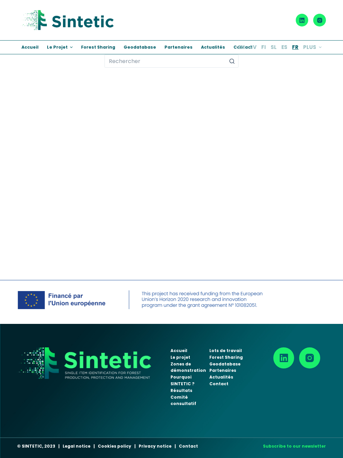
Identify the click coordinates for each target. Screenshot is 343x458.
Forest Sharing (226, 357)
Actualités (221, 377)
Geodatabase (225, 364)
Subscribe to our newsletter (294, 446)
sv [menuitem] (253, 47)
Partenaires (222, 370)
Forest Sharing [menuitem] (98, 47)
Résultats (181, 390)
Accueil (178, 350)
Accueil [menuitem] (30, 47)
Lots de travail (225, 350)
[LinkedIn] (302, 20)
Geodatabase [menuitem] (140, 47)
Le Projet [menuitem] (57, 47)
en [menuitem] (241, 47)
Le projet (180, 357)
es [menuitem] (284, 47)
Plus (309, 47)
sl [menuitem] (274, 47)
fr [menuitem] (295, 47)
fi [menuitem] (263, 47)
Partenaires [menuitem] (178, 47)
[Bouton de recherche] (231, 61)
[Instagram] (319, 20)
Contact (218, 384)
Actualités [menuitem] (213, 47)
